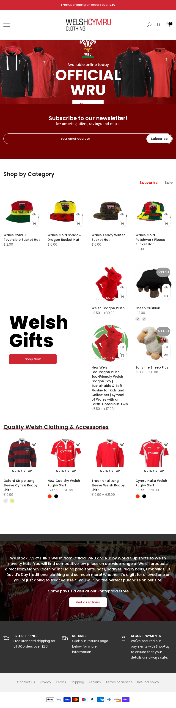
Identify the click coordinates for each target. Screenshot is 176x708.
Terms (61, 682)
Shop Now (33, 359)
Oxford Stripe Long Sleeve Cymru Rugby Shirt (20, 485)
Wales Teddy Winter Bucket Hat (108, 237)
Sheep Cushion (147, 308)
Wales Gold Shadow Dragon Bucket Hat (64, 237)
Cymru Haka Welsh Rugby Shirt (151, 483)
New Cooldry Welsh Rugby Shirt (63, 483)
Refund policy (148, 682)
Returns (95, 682)
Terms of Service (119, 682)
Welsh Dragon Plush (108, 308)
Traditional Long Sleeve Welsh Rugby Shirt (108, 485)
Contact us (26, 682)
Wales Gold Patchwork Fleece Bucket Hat (150, 240)
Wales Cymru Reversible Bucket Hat (21, 237)
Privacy (45, 682)
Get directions (88, 602)
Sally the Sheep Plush (152, 367)
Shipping (77, 682)
